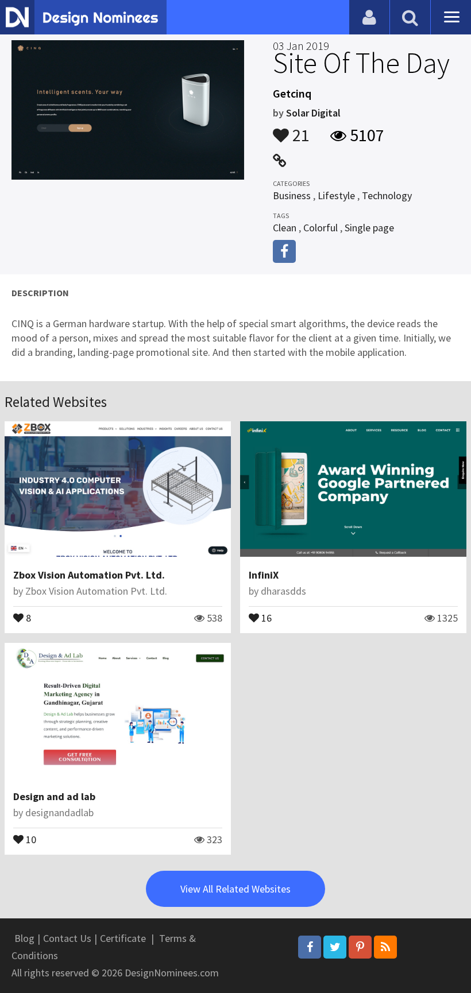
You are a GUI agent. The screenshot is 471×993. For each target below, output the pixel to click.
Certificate (123, 938)
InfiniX (264, 574)
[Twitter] (334, 947)
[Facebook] (309, 947)
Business (292, 195)
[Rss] (385, 947)
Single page (369, 227)
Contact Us (67, 938)
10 (30, 838)
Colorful (320, 227)
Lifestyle (336, 195)
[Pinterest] (360, 947)
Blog (24, 938)
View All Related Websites (235, 888)
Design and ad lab (54, 796)
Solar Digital (313, 112)
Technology (387, 195)
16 (265, 617)
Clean (284, 227)
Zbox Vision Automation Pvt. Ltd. (89, 574)
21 (299, 129)
